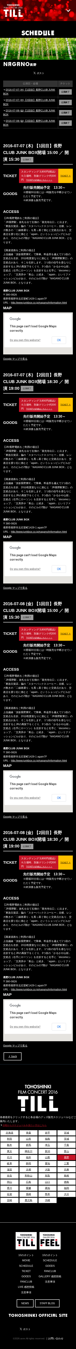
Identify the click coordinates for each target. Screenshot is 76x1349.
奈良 (9, 1175)
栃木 (9, 1144)
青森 (28, 1132)
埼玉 (47, 1144)
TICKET (64, 176)
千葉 (66, 1144)
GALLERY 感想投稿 (50, 1276)
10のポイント (26, 1255)
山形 (28, 1138)
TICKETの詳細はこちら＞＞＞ (39, 180)
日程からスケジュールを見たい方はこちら (25, 1125)
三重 (66, 1163)
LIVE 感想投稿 (26, 1286)
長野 (66, 1157)
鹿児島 (28, 1200)
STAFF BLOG (47, 1303)
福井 (28, 1157)
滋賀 (9, 1169)
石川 (9, 1157)
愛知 (47, 1163)
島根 (66, 1175)
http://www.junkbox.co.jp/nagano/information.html (39, 302)
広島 (28, 1182)
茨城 (66, 1138)
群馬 (28, 1144)
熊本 (47, 1194)
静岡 (28, 1163)
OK (59, 340)
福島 (47, 1138)
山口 (47, 1182)
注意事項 (26, 1292)
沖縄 (47, 1200)
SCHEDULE (38, 32)
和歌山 (28, 1175)
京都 (28, 1169)
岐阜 (9, 1163)
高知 (47, 1188)
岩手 (47, 1132)
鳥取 (47, 1175)
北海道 (9, 1132)
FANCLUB (26, 1281)
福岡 (66, 1188)
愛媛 (28, 1188)
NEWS (25, 1303)
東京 (9, 1151)
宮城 (66, 1132)
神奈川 (28, 1151)
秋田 (9, 1138)
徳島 (66, 1182)
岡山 (9, 1182)
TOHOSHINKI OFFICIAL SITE (38, 1315)
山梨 (47, 1157)
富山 (66, 1151)
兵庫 (66, 1169)
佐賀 (9, 1194)
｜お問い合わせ (54, 1338)
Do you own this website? (25, 340)
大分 (66, 1194)
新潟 (47, 1151)
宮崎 (9, 1200)
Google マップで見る (15, 358)
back (14, 1056)
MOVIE (26, 1260)
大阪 (47, 1169)
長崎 (28, 1194)
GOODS (26, 1276)
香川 (9, 1188)
